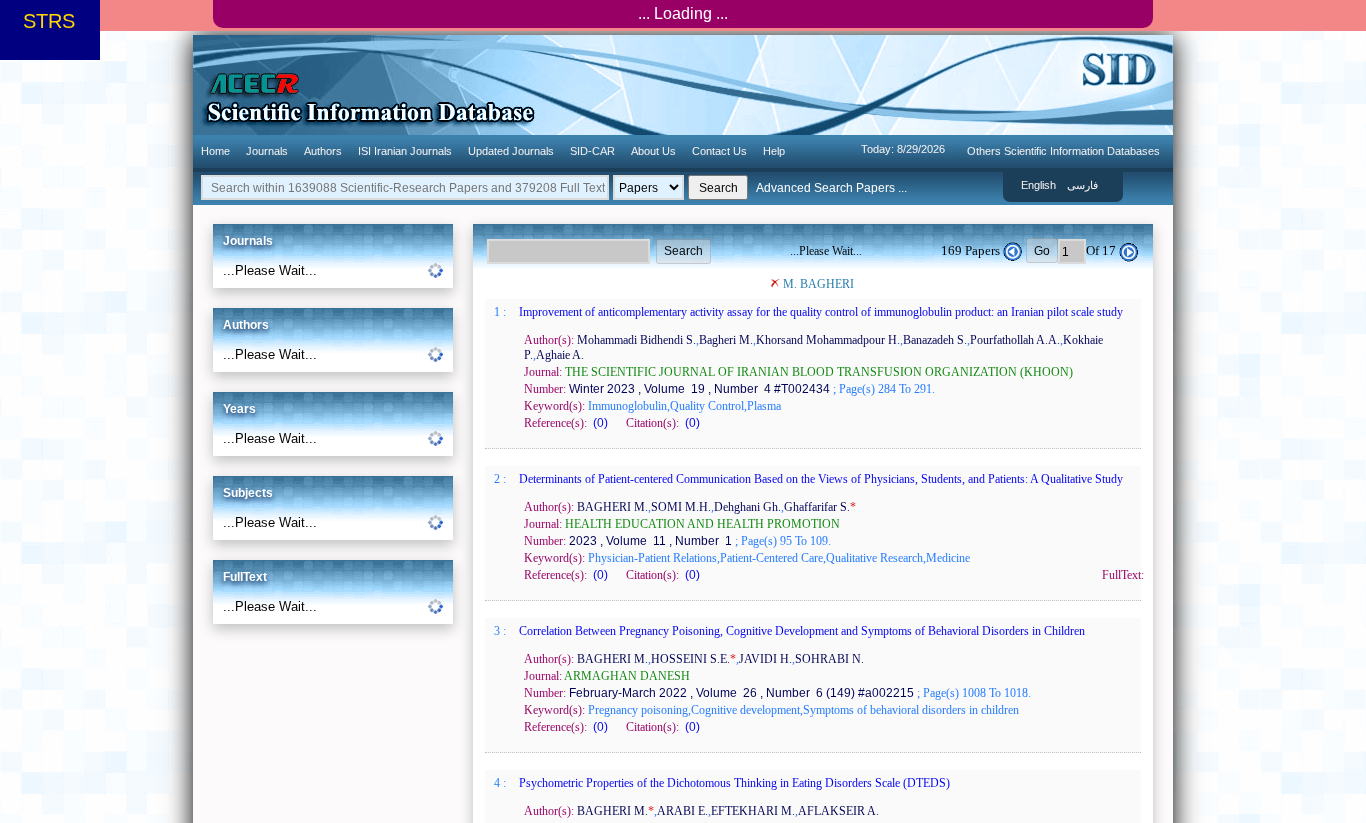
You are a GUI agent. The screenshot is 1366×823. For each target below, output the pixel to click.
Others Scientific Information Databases (1063, 151)
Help (774, 151)
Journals (267, 151)
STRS (49, 21)
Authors (323, 151)
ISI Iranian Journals (405, 151)
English (1038, 185)
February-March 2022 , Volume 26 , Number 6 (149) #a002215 (740, 693)
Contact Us (719, 151)
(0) (599, 423)
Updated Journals (511, 151)
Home (215, 151)
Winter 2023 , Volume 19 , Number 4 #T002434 (698, 389)
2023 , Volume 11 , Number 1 (649, 541)
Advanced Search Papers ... (831, 188)
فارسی (1082, 185)
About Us (653, 151)
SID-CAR (592, 151)
